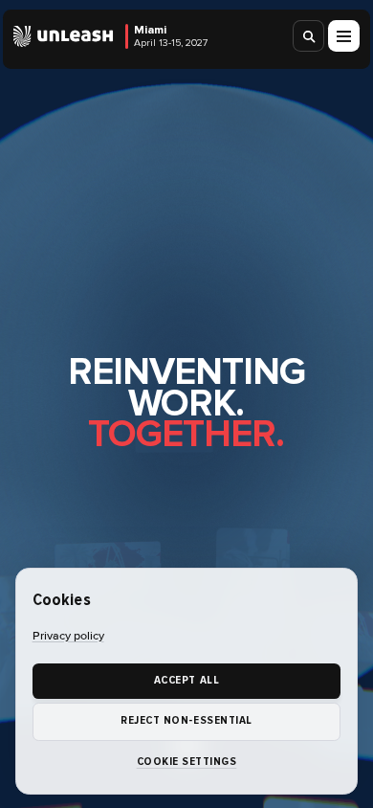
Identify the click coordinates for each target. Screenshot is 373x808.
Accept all (186, 680)
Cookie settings (187, 761)
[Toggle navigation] (344, 36)
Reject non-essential (186, 720)
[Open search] (309, 36)
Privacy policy (68, 636)
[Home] (63, 36)
